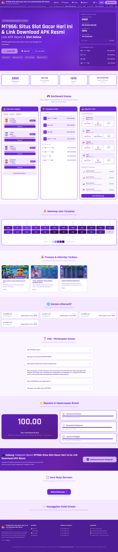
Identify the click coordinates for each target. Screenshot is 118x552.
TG (96, 2)
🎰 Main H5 (34, 528)
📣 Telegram (34, 535)
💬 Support (84, 2)
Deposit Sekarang (98, 196)
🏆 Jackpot (65, 2)
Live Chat (41, 51)
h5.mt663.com (65, 535)
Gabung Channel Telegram (101, 459)
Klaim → (5, 289)
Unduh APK (11, 51)
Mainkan (19, 126)
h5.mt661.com (65, 530)
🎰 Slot (56, 2)
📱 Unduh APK (34, 530)
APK (101, 2)
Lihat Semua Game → (20, 173)
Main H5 (112, 2)
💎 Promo (75, 2)
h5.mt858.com (65, 528)
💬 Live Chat (34, 533)
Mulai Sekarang (58, 492)
